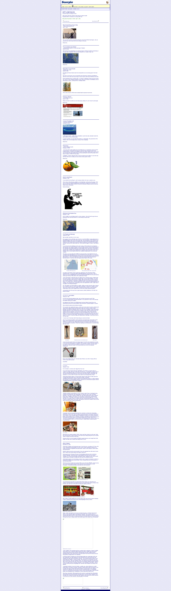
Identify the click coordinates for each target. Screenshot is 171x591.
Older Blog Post (67, 587)
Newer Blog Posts (95, 21)
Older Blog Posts (66, 21)
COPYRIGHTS (88, 589)
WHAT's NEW (91, 6)
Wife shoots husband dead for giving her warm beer (82, 92)
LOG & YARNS (81, 6)
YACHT (66, 6)
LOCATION (76, 6)
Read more (65, 42)
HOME (63, 6)
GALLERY (86, 6)
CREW (69, 6)
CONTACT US (83, 589)
